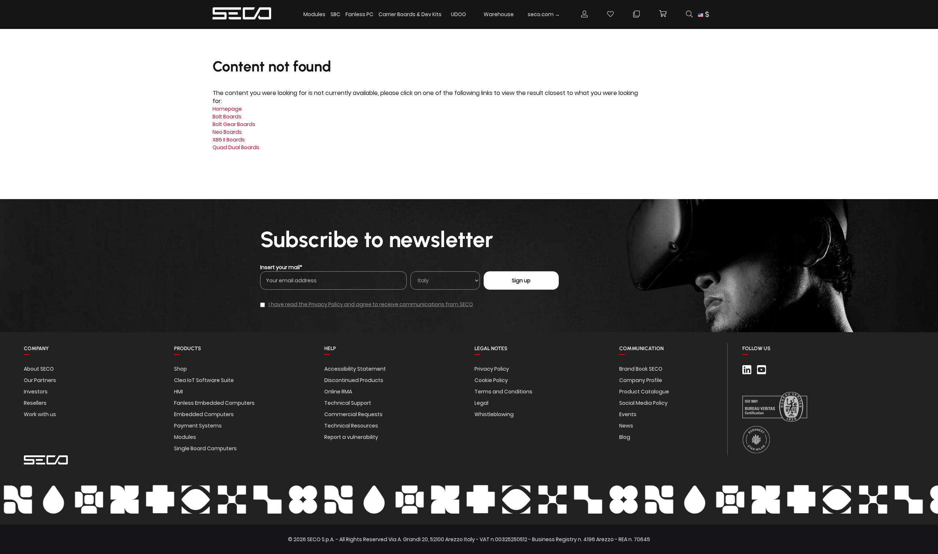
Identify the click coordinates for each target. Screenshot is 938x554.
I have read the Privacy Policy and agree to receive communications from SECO (371, 304)
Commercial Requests (353, 414)
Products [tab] (187, 348)
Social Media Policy (643, 403)
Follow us (756, 348)
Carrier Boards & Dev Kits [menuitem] (410, 14)
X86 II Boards (229, 139)
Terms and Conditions (503, 391)
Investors (36, 391)
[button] (706, 14)
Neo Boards (227, 132)
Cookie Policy (491, 380)
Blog (624, 437)
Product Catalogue (644, 391)
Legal (481, 403)
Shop (180, 369)
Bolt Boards (227, 116)
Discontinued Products (353, 380)
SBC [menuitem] (335, 14)
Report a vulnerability (351, 437)
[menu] (433, 14)
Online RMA (338, 391)
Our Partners (40, 380)
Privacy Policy (491, 369)
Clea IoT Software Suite (204, 380)
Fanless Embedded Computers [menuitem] (214, 403)
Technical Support (347, 403)
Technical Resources (351, 425)
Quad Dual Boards (236, 147)
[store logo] (242, 14)
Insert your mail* (281, 267)
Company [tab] (36, 348)
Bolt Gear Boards (234, 124)
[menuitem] (458, 14)
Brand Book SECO (640, 369)
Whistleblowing (494, 414)
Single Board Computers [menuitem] (205, 448)
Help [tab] (330, 348)
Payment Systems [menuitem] (198, 425)
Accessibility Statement (355, 369)
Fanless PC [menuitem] (359, 14)
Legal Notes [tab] (490, 348)
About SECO (39, 369)
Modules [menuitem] (314, 14)
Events (627, 414)
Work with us (40, 414)
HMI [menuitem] (178, 391)
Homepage (227, 109)
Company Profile (640, 380)
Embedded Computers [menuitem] (204, 414)
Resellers (35, 403)
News (626, 425)
